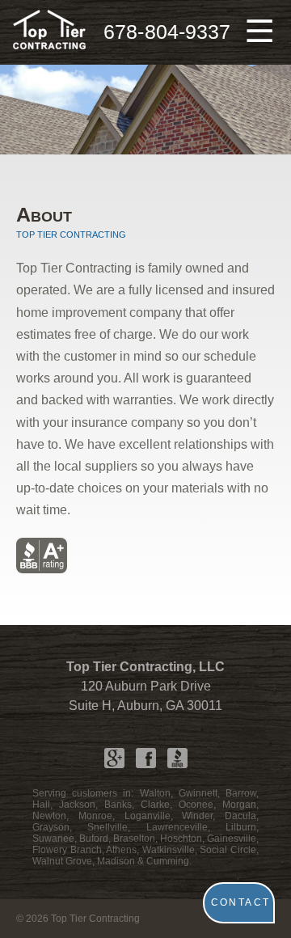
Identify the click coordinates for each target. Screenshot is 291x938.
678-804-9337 (166, 32)
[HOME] (49, 32)
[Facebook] (146, 758)
